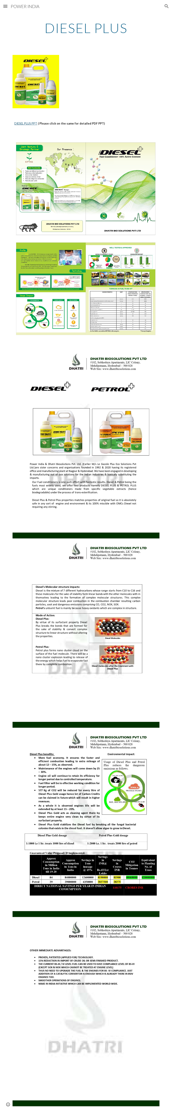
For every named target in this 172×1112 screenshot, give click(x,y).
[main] (86, 28)
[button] (5, 6)
